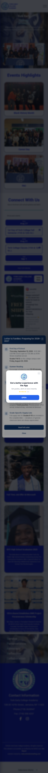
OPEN (24, 397)
